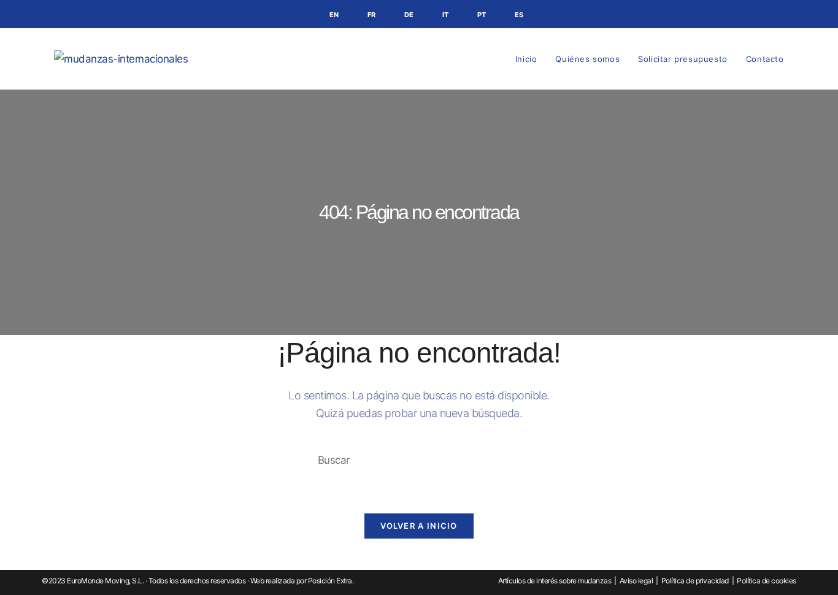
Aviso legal (636, 580)
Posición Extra (330, 580)
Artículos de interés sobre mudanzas (555, 580)
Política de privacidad (695, 580)
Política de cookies (766, 580)
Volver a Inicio (419, 526)
